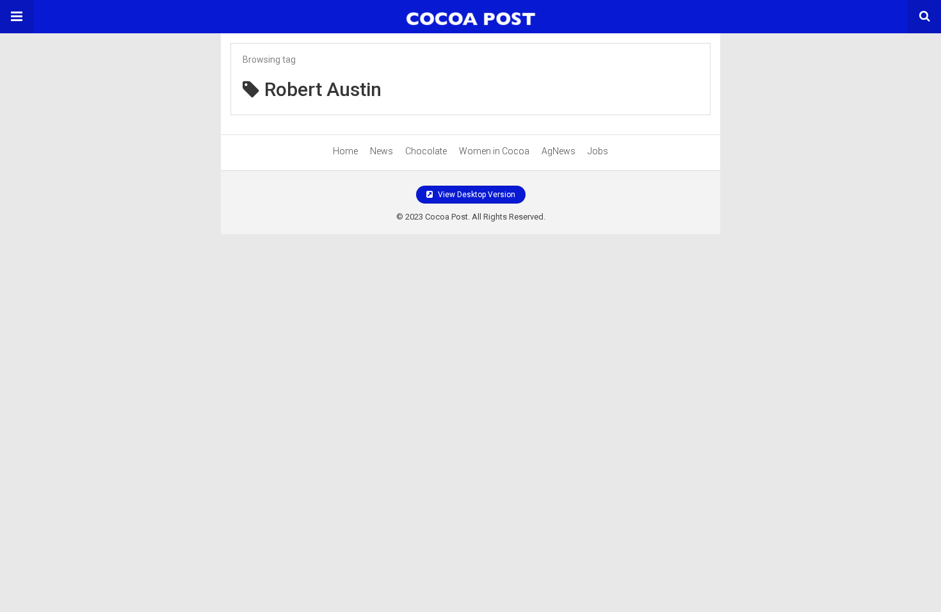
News (381, 151)
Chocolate (426, 151)
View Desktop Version (475, 194)
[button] (16, 16)
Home (345, 151)
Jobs (598, 151)
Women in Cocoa (494, 151)
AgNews (558, 151)
